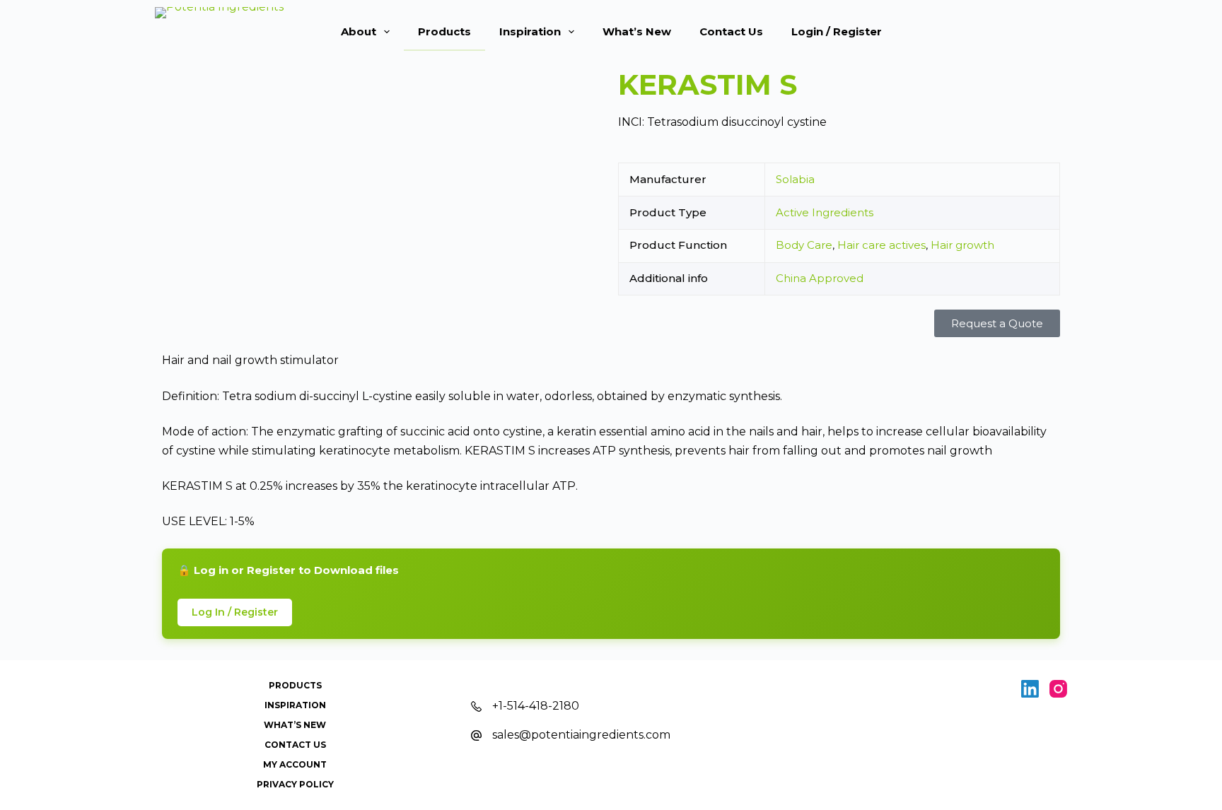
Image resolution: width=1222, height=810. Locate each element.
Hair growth (962, 245)
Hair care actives (881, 245)
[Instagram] (1058, 689)
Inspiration (530, 31)
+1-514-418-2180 (535, 705)
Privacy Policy (295, 784)
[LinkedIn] (1030, 689)
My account (295, 764)
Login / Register (836, 31)
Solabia (795, 179)
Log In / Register (235, 612)
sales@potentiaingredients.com (581, 734)
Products (444, 31)
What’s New (637, 31)
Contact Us (731, 31)
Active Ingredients (824, 212)
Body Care (804, 245)
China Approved (819, 278)
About (358, 31)
